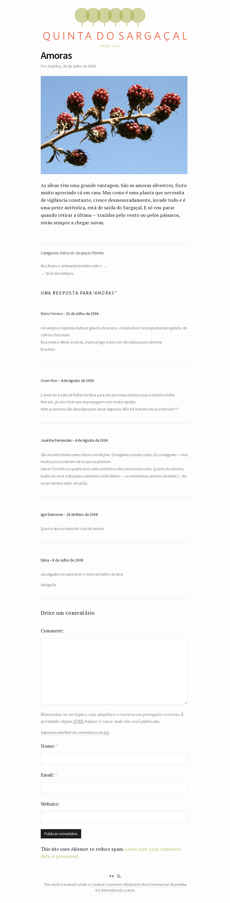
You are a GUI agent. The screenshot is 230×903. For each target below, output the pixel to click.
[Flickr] (111, 876)
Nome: (49, 746)
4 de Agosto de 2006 (77, 380)
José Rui (54, 66)
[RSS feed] (119, 876)
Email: (49, 774)
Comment (51, 630)
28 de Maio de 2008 (82, 514)
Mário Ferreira (52, 313)
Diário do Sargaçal (75, 253)
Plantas (98, 253)
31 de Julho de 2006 (82, 313)
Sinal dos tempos (59, 273)
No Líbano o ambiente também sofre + (71, 265)
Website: (50, 804)
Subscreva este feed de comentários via (75, 732)
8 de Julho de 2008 (67, 560)
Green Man (49, 380)
